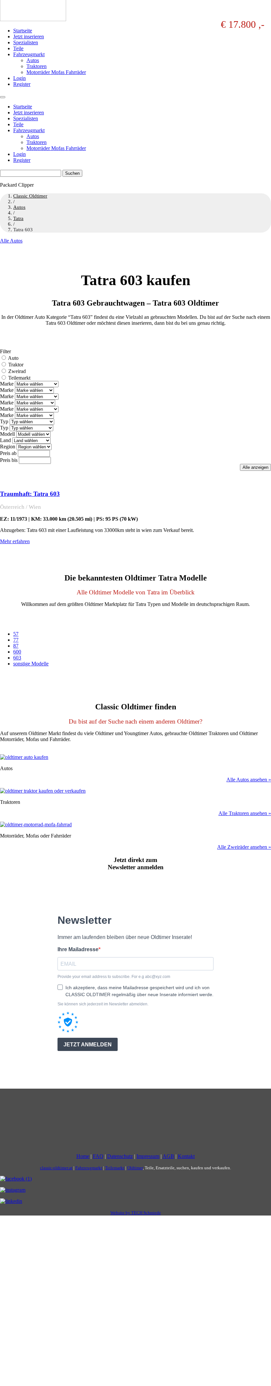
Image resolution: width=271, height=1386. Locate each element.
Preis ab (8, 453)
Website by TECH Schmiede (135, 1212)
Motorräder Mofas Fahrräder (56, 72)
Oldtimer (135, 1167)
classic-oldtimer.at (56, 1167)
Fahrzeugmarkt (29, 54)
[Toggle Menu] (2, 97)
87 (16, 646)
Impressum (147, 1156)
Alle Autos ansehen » (248, 779)
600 (17, 652)
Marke (7, 384)
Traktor (15, 364)
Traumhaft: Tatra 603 (30, 493)
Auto (13, 358)
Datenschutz (120, 1156)
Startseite (22, 30)
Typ (4, 421)
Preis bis (9, 460)
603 (17, 657)
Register (21, 84)
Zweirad (17, 371)
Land (5, 440)
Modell (7, 434)
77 (16, 640)
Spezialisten (25, 42)
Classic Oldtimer (30, 196)
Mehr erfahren (15, 541)
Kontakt (186, 1156)
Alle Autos (11, 240)
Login (19, 78)
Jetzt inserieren (28, 36)
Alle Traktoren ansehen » (244, 813)
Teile (18, 48)
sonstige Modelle (31, 663)
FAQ (98, 1156)
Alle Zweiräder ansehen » (244, 847)
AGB (168, 1156)
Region (7, 446)
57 (16, 634)
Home (82, 1156)
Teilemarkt (19, 378)
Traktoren (36, 66)
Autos (32, 60)
